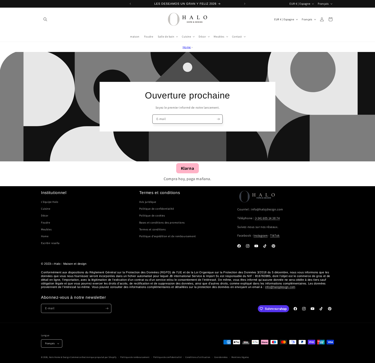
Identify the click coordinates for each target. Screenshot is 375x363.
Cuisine (45, 208)
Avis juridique (147, 202)
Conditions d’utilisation (197, 357)
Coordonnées (221, 357)
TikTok (275, 235)
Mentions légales (240, 357)
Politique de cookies (152, 215)
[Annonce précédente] (130, 3)
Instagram (261, 235)
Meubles (46, 229)
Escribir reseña (50, 243)
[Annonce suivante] (244, 3)
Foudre (45, 222)
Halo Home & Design (59, 357)
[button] (45, 19)
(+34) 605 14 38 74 (267, 218)
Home (187, 47)
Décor (44, 215)
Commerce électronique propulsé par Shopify (93, 357)
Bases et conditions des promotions (162, 222)
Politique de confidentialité (156, 208)
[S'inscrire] (218, 119)
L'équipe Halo (49, 202)
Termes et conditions (152, 229)
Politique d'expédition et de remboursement (167, 236)
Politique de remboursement (134, 357)
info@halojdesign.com (280, 287)
